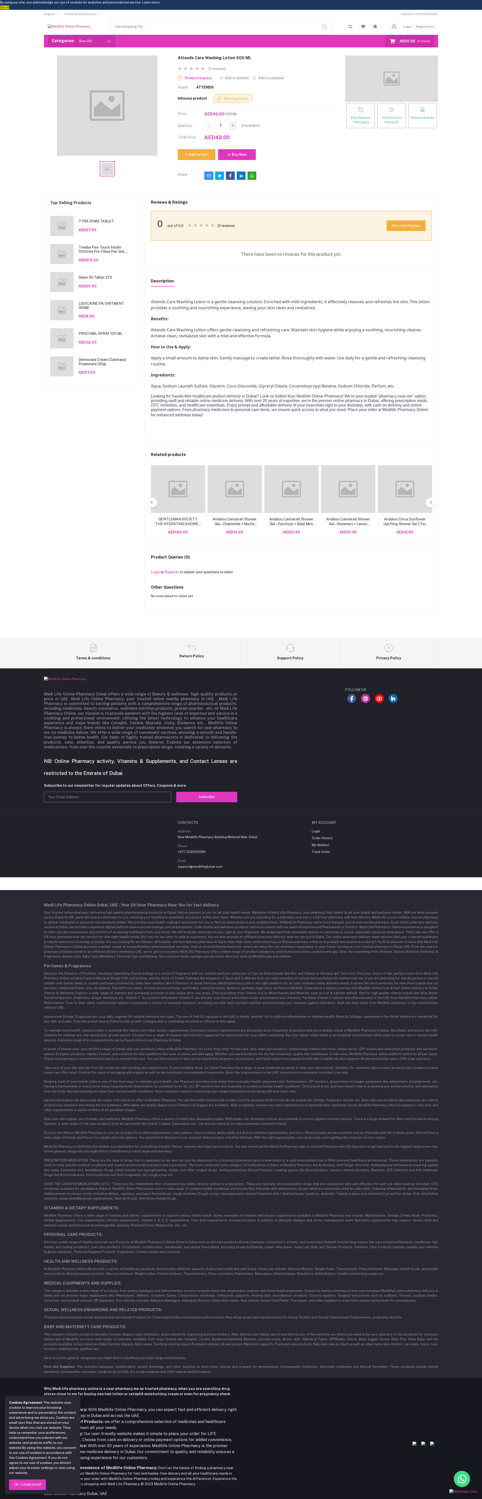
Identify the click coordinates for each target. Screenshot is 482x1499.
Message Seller (236, 98)
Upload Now (442, 1468)
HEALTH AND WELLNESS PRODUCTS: (80, 1261)
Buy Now (239, 154)
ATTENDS (205, 87)
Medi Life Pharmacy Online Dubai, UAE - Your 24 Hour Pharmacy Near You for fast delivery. (131, 905)
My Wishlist (320, 845)
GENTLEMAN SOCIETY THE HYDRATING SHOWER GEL (178, 522)
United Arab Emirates (80, 14)
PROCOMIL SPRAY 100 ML (100, 334)
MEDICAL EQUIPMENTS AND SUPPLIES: (83, 1283)
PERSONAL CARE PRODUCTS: (73, 1234)
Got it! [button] (4, 7)
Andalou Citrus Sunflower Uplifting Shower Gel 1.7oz (404, 521)
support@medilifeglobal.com (200, 867)
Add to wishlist (236, 78)
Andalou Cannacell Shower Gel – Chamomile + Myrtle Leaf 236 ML (235, 522)
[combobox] (221, 26)
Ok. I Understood (27, 1484)
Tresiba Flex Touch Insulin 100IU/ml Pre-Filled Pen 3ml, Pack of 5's (102, 249)
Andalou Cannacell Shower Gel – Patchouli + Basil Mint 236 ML (291, 522)
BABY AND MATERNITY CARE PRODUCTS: (85, 1326)
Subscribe (207, 797)
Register (172, 572)
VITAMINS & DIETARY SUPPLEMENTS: (81, 1208)
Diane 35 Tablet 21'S (95, 277)
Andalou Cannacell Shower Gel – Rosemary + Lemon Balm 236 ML (348, 522)
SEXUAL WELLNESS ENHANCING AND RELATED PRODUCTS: (103, 1309)
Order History (322, 838)
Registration (425, 26)
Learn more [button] (151, 2)
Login (407, 26)
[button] (375, 26)
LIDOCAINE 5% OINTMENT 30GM (101, 305)
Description (162, 281)
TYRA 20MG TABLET (96, 221)
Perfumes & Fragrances (67, 966)
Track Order (321, 852)
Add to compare (270, 78)
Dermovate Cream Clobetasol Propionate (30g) (102, 362)
